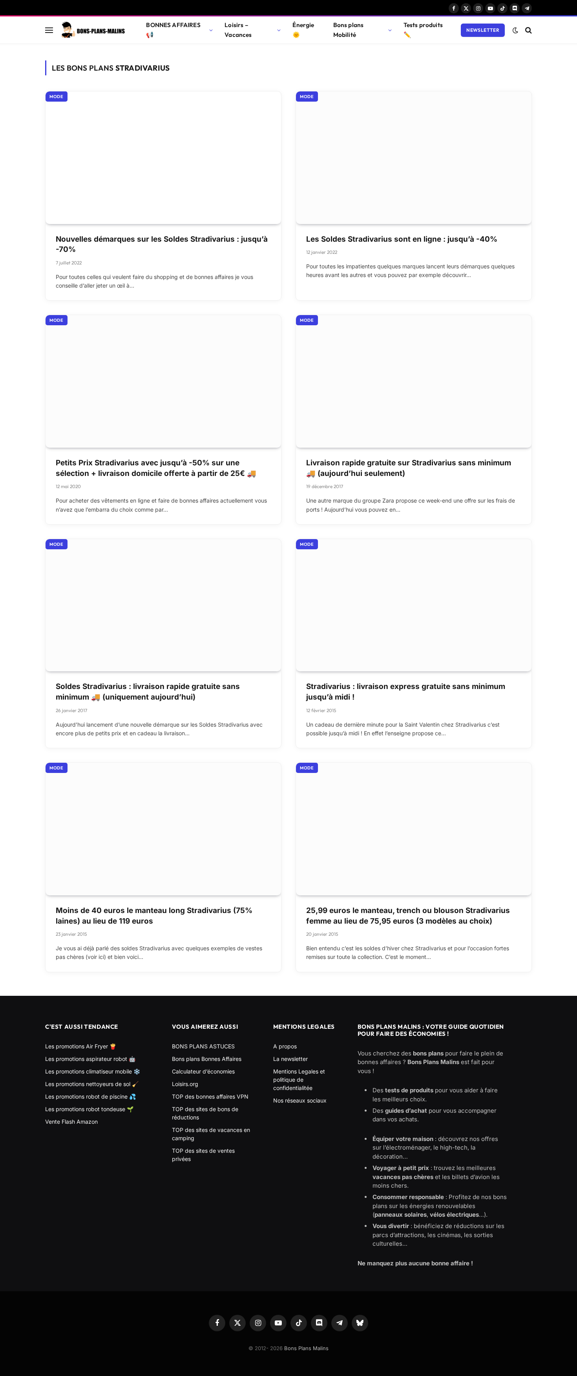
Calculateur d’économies (203, 1071)
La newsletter (290, 1058)
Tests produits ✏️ (423, 29)
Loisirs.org (185, 1084)
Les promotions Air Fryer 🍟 (80, 1046)
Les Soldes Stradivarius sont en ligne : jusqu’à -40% (401, 239)
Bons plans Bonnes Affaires (206, 1058)
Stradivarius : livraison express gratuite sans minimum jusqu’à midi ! (405, 692)
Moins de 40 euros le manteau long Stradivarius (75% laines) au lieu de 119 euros (154, 916)
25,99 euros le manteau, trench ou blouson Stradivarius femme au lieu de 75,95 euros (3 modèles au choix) (408, 916)
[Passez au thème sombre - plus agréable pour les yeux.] (515, 30)
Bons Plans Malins (306, 1348)
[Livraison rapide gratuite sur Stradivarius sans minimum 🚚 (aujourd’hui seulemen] (413, 381)
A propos (285, 1046)
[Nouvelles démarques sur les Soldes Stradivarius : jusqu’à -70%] (163, 157)
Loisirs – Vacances (238, 29)
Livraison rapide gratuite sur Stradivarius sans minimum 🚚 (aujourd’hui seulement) (408, 468)
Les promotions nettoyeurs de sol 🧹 (92, 1084)
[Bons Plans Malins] (92, 30)
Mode (56, 96)
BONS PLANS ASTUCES (203, 1046)
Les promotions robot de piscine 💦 (90, 1096)
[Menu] (49, 30)
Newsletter (482, 30)
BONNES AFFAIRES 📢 (173, 29)
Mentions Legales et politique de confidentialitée (299, 1079)
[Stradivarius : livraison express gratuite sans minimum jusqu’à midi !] (413, 605)
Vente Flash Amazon (71, 1121)
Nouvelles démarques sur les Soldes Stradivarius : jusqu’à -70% (162, 244)
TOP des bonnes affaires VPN (210, 1096)
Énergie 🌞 (303, 29)
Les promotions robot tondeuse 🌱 (89, 1109)
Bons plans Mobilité (348, 29)
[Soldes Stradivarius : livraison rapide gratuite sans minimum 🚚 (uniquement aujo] (163, 605)
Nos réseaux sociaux (300, 1100)
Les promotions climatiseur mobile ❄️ (92, 1071)
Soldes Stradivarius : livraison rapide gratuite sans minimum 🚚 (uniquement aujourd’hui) (148, 692)
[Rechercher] (528, 30)
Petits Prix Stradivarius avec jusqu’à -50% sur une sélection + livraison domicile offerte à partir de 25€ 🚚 (156, 468)
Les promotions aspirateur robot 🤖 (90, 1058)
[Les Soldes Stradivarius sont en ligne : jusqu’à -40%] (413, 157)
